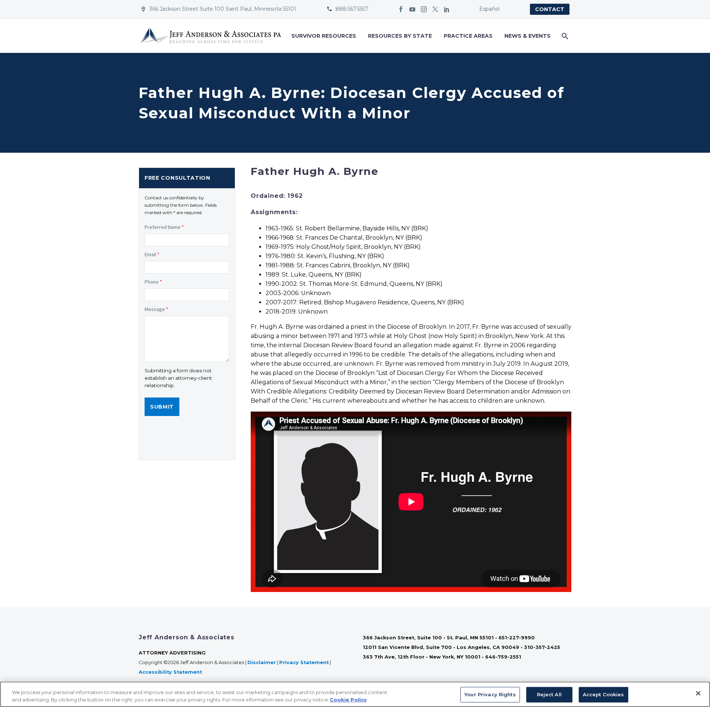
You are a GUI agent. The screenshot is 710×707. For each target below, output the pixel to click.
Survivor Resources (323, 36)
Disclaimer (261, 662)
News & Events (527, 36)
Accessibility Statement (171, 672)
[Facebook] (401, 9)
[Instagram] (424, 9)
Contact (549, 9)
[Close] (698, 693)
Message (156, 309)
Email (152, 254)
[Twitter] (435, 9)
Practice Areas (468, 36)
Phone (153, 281)
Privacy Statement (304, 662)
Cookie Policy (348, 699)
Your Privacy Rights (489, 694)
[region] (355, 694)
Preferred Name (164, 227)
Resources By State (400, 36)
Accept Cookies (603, 694)
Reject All (549, 694)
